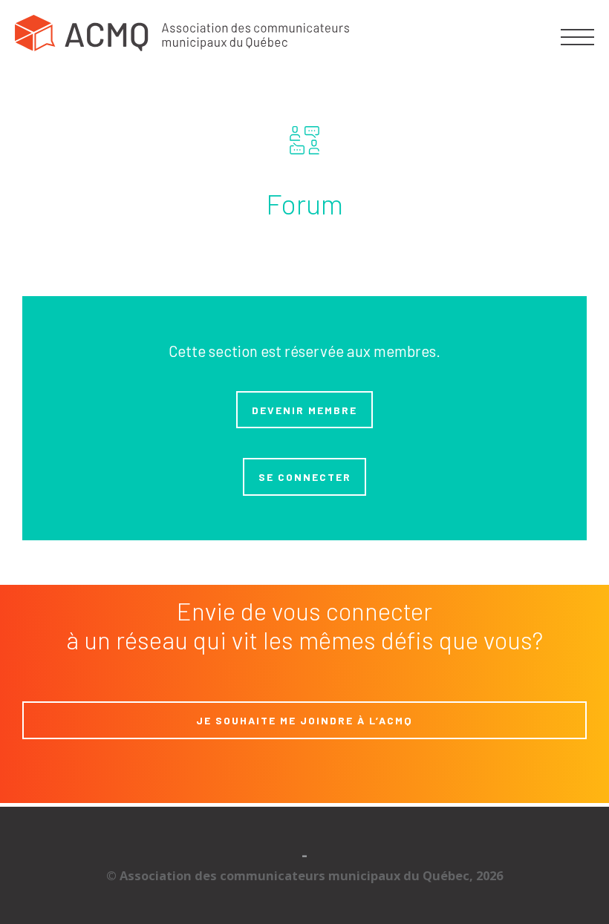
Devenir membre (304, 410)
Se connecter (304, 477)
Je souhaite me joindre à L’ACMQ (304, 720)
